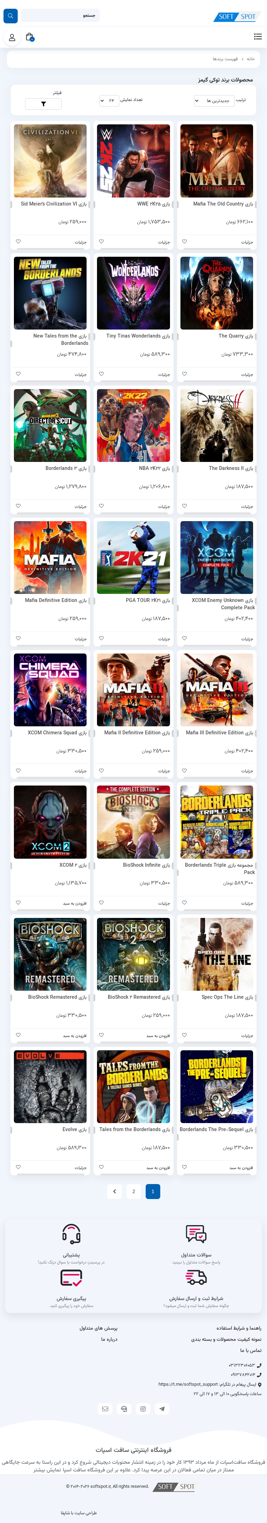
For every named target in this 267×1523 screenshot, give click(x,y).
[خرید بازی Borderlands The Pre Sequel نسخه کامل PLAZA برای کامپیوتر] (217, 1087)
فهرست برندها (225, 59)
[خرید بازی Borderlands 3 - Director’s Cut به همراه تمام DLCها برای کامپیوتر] (50, 425)
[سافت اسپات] (176, 1486)
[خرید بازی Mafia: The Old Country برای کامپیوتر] (217, 161)
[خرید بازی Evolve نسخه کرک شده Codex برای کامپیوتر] (50, 1087)
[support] (124, 1409)
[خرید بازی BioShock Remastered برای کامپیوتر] (50, 954)
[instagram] (143, 1409)
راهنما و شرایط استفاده (239, 1328)
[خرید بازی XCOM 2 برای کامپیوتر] (50, 822)
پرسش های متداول (99, 1328)
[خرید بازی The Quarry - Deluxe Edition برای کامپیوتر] (217, 293)
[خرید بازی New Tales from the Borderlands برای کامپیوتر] (50, 293)
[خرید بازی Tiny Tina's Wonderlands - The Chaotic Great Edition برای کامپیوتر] (133, 293)
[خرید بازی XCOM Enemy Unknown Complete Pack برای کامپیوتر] (217, 557)
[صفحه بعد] (114, 1191)
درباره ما (109, 1340)
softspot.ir (100, 1486)
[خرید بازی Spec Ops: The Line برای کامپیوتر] (217, 954)
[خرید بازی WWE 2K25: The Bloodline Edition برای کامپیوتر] (133, 161)
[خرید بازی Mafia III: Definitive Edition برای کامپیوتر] (217, 690)
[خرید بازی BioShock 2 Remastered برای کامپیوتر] (133, 954)
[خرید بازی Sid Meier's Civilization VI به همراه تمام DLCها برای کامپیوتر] (50, 161)
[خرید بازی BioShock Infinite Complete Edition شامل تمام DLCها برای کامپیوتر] (133, 822)
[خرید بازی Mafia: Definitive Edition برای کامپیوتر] (50, 557)
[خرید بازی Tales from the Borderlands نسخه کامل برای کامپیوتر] (133, 1087)
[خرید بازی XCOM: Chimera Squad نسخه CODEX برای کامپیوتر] (50, 690)
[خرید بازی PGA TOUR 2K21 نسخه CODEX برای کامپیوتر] (133, 557)
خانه (251, 59)
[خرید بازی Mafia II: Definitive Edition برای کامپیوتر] (133, 690)
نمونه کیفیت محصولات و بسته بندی (226, 1340)
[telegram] (162, 1409)
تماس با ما (250, 1351)
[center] (10, 16)
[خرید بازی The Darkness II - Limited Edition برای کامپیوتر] (217, 425)
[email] (105, 1409)
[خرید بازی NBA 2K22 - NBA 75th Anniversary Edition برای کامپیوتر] (133, 425)
